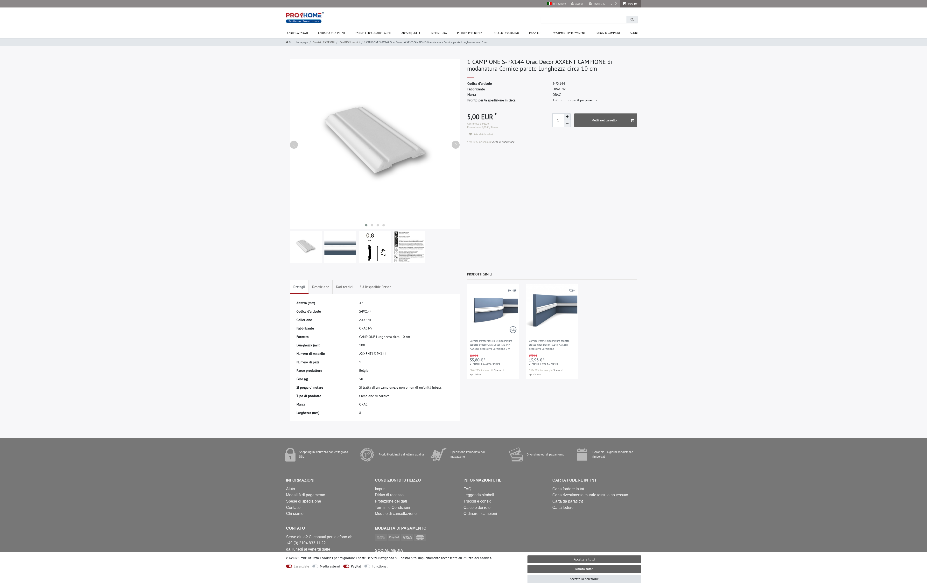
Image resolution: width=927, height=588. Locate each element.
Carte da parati (297, 33)
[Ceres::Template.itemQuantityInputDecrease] (567, 123)
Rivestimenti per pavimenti (568, 33)
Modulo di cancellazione (396, 513)
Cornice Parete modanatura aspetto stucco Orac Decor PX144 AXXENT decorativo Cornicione (549, 344)
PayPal (356, 566)
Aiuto (290, 489)
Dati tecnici (344, 287)
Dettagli (299, 287)
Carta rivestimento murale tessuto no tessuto (590, 495)
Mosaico (535, 33)
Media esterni (330, 566)
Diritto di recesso (389, 495)
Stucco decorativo (506, 33)
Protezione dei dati (391, 501)
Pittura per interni (470, 33)
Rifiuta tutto (584, 569)
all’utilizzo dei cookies (474, 558)
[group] (493, 310)
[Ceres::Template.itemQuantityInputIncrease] (567, 116)
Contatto (293, 507)
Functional (379, 566)
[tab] (299, 287)
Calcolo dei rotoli (478, 507)
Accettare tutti (584, 559)
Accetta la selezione (584, 579)
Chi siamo (294, 513)
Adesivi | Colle (411, 33)
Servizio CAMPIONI (608, 33)
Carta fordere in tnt (568, 489)
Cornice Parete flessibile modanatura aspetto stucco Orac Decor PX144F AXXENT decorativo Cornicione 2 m (491, 344)
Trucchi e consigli (478, 501)
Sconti (634, 33)
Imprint (380, 489)
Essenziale (301, 566)
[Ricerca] (632, 19)
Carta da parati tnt (567, 501)
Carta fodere (563, 507)
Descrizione (320, 287)
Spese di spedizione (503, 142)
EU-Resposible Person (376, 287)
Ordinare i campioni (480, 513)
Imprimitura (439, 33)
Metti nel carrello (604, 120)
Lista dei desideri (482, 134)
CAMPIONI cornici (349, 42)
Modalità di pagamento (305, 495)
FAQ (467, 489)
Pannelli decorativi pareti (373, 33)
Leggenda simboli (479, 495)
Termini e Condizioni (392, 507)
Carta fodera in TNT (331, 33)
